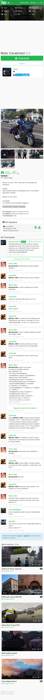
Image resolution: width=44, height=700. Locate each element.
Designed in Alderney (8, 692)
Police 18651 (13, 263)
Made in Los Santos (7, 694)
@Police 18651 (14, 278)
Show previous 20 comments (22, 259)
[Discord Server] (14, 71)
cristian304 (12, 275)
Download (23, 58)
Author (23, 242)
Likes (18, 173)
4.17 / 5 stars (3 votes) (6, 177)
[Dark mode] (38, 2)
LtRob (15, 69)
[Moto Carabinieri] (22, 128)
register (26, 536)
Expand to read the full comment (25, 408)
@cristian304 (13, 266)
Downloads (8, 173)
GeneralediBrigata (15, 510)
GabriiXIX (12, 521)
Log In (19, 536)
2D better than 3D (15, 242)
